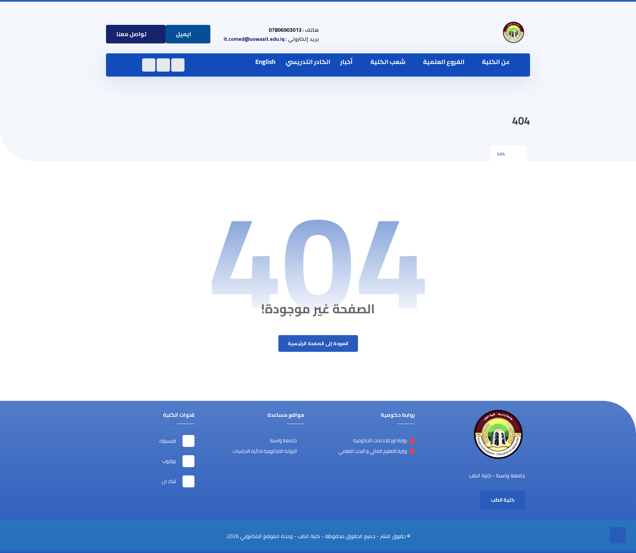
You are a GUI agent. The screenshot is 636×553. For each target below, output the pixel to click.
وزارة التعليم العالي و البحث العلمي (372, 451)
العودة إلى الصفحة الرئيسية (318, 343)
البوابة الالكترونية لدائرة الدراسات (265, 451)
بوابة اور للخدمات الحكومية (380, 440)
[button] (120, 65)
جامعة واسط (283, 440)
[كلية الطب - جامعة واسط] (513, 32)
